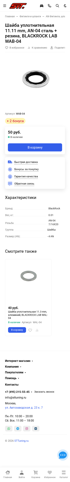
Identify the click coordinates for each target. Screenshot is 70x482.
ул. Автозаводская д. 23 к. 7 (24, 407)
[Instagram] (27, 428)
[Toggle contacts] (49, 6)
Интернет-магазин (17, 361)
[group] (35, 83)
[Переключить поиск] (57, 6)
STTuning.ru (21, 440)
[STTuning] (18, 5)
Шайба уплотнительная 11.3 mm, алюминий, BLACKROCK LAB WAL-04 (28, 314)
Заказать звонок (44, 391)
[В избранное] (30, 330)
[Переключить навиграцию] (4, 6)
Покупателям (14, 372)
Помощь (11, 378)
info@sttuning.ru (15, 397)
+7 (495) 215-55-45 (17, 392)
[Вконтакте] (35, 428)
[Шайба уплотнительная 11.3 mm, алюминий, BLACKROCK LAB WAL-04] (28, 282)
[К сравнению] (37, 330)
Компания (12, 366)
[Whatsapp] (9, 428)
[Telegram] (18, 428)
